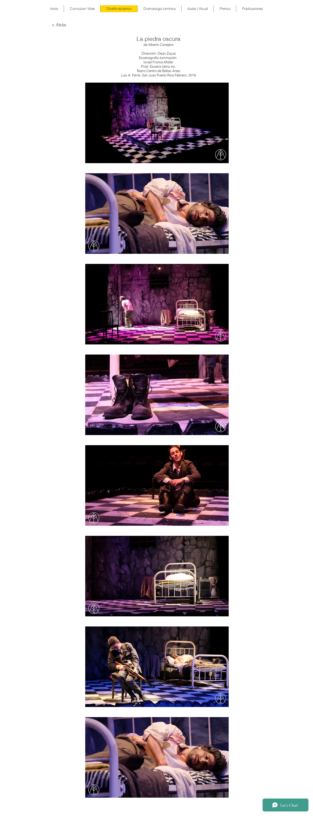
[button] (157, 123)
